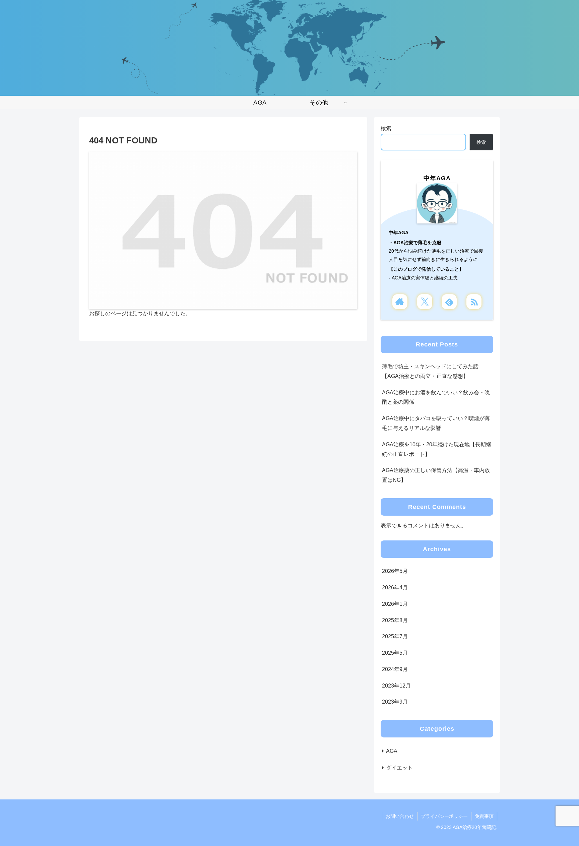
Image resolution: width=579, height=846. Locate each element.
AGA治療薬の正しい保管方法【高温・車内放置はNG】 (436, 475)
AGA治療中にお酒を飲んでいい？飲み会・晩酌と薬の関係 (436, 397)
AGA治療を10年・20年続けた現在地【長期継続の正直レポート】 (436, 449)
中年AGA (437, 178)
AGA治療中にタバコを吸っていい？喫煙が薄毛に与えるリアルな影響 (436, 423)
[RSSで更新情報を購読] (473, 301)
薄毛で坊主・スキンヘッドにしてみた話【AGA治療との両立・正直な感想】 (430, 371)
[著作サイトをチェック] (399, 301)
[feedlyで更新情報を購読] (449, 301)
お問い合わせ (400, 816)
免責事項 (484, 816)
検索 (386, 128)
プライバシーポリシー (444, 816)
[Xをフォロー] (424, 301)
